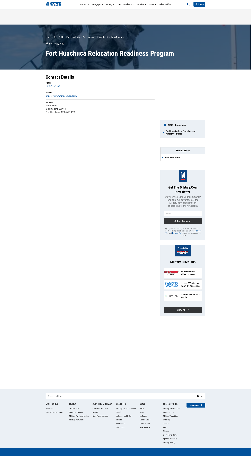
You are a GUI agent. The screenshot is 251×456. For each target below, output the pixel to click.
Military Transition (170, 416)
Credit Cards (74, 408)
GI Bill (118, 412)
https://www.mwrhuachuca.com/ (61, 96)
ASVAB (95, 412)
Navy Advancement (100, 416)
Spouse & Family (170, 439)
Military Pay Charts (76, 420)
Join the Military (124, 4)
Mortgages (96, 4)
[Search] (189, 4)
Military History (169, 442)
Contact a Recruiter (100, 408)
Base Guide (59, 37)
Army (142, 408)
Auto (165, 427)
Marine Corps (145, 420)
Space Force (145, 427)
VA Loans (49, 408)
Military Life (164, 4)
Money (109, 4)
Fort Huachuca (73, 37)
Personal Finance (76, 412)
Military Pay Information (79, 416)
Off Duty (166, 420)
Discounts (120, 427)
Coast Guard (145, 423)
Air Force (143, 416)
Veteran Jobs (168, 412)
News (151, 4)
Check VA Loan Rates (54, 412)
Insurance (84, 4)
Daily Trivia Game (170, 435)
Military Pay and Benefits (126, 408)
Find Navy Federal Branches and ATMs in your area (180, 132)
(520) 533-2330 (53, 86)
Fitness (166, 431)
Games (166, 423)
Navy (142, 412)
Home (48, 37)
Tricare (119, 420)
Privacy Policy (177, 233)
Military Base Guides (171, 408)
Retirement (120, 423)
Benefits (140, 4)
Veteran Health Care (124, 416)
